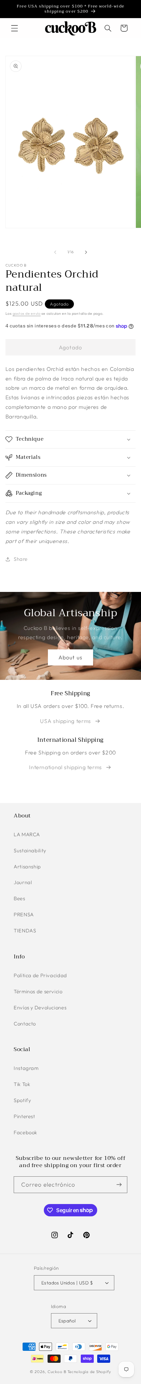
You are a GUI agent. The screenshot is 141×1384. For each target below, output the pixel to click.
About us (70, 657)
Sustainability (30, 850)
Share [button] (21, 559)
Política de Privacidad (40, 975)
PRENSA (24, 914)
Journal (23, 882)
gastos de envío (27, 313)
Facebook (25, 1132)
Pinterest (24, 1116)
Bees (19, 898)
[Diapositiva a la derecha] (85, 252)
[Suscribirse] (119, 1184)
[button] (14, 28)
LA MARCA (27, 834)
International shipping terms (65, 767)
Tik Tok (22, 1084)
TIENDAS (25, 930)
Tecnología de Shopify (89, 1371)
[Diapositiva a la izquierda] (55, 252)
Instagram (26, 1068)
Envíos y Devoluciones (40, 1007)
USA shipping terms (65, 720)
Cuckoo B (57, 1371)
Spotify (22, 1100)
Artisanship (27, 866)
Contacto (25, 1023)
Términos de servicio (38, 991)
